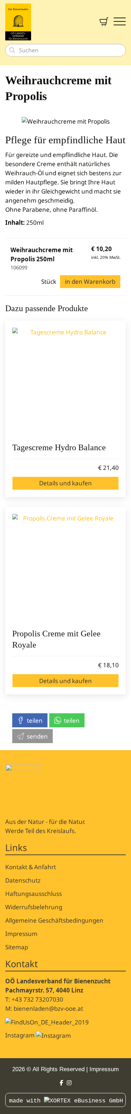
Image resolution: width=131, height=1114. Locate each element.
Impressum (21, 934)
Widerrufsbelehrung (33, 907)
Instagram (20, 1035)
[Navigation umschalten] (120, 22)
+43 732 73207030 (37, 999)
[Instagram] (69, 1083)
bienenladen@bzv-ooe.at (48, 1008)
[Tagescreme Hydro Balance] (65, 381)
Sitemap (16, 947)
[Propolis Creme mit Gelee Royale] (65, 567)
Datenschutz (23, 880)
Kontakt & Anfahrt (30, 867)
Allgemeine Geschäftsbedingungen (54, 920)
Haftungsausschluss (33, 894)
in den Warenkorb (90, 281)
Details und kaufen (65, 483)
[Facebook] (61, 1083)
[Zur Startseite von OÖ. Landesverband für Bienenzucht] (47, 22)
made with (26, 1100)
